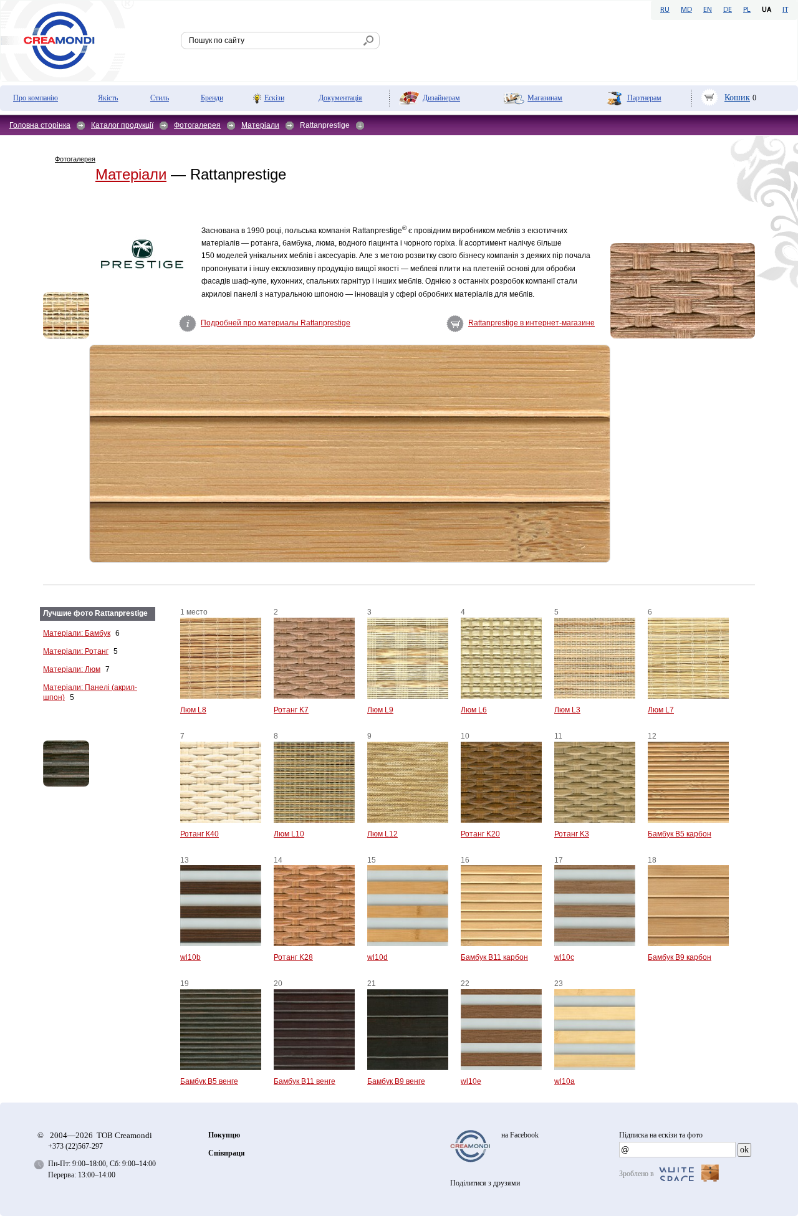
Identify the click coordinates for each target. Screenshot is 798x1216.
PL (747, 10)
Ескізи (274, 97)
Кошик (737, 97)
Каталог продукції (122, 125)
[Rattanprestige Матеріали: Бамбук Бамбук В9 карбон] (350, 453)
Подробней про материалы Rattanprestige (275, 322)
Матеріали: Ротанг (75, 651)
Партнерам (644, 97)
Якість (108, 97)
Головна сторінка (39, 125)
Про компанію (35, 97)
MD (686, 10)
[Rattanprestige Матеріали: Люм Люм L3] (66, 315)
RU (665, 10)
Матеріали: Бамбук (76, 633)
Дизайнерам (441, 97)
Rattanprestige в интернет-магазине (531, 322)
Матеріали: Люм (71, 669)
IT (785, 10)
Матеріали (260, 125)
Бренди (212, 97)
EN (707, 10)
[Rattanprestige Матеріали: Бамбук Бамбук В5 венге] (86, 763)
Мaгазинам (544, 97)
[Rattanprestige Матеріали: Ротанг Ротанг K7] (682, 290)
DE (727, 10)
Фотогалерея (197, 125)
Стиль (159, 97)
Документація (340, 97)
